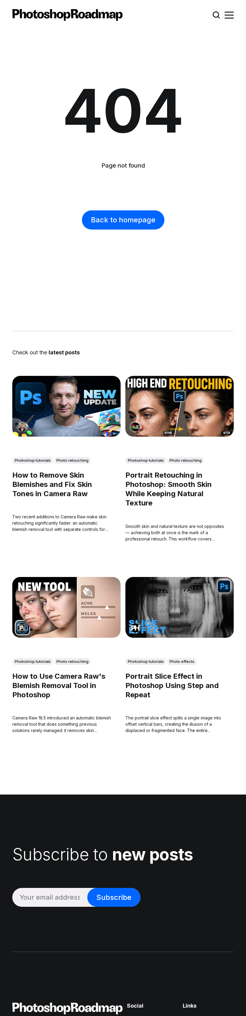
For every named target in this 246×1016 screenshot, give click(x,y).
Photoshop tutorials (33, 460)
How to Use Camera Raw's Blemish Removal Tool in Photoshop (58, 685)
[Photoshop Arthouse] (135, 426)
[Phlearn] (135, 627)
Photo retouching (72, 460)
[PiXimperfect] (22, 627)
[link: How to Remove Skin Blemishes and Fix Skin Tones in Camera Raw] (66, 434)
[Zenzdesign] (22, 426)
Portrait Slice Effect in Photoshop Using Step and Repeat (172, 685)
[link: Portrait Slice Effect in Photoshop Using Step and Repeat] (179, 635)
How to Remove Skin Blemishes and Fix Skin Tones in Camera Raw (52, 484)
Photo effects (182, 661)
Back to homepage (123, 219)
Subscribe (113, 897)
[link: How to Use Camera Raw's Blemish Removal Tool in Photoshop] (66, 635)
